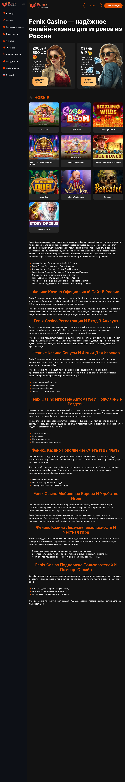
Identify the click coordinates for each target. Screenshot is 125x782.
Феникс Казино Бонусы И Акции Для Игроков (55, 269)
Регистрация (113, 5)
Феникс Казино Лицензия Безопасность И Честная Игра (60, 281)
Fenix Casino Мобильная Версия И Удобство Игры (56, 278)
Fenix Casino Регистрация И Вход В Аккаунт (54, 266)
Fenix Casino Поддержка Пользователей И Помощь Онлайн (61, 283)
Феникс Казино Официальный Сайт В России (54, 263)
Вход (92, 5)
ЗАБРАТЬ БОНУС (40, 81)
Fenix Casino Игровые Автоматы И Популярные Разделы (60, 272)
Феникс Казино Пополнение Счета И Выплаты (55, 275)
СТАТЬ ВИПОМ (88, 81)
